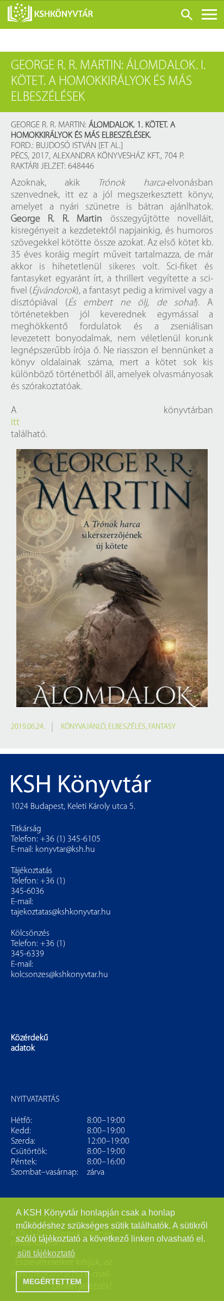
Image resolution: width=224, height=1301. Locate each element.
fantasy (162, 727)
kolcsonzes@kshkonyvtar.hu (59, 975)
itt (15, 423)
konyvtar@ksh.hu (65, 849)
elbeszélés (127, 727)
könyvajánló (83, 727)
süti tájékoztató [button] (46, 1253)
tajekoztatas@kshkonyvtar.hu (61, 912)
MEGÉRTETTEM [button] (52, 1281)
